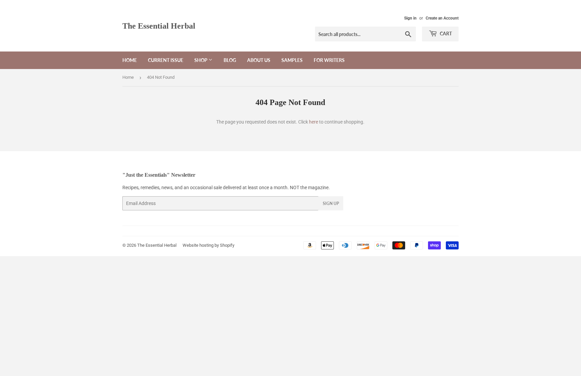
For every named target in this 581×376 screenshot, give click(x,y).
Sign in (410, 18)
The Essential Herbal (158, 25)
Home (129, 60)
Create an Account (442, 18)
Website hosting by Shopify (208, 245)
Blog (230, 60)
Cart (445, 33)
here (313, 122)
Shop (201, 60)
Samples (292, 60)
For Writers (329, 60)
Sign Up (331, 203)
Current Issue (165, 60)
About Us (258, 60)
